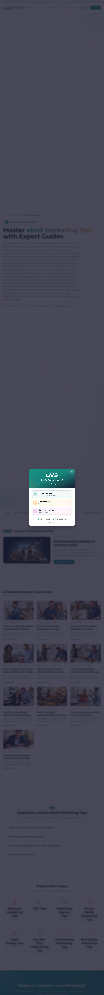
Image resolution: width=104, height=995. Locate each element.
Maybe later (52, 523)
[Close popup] (72, 471)
